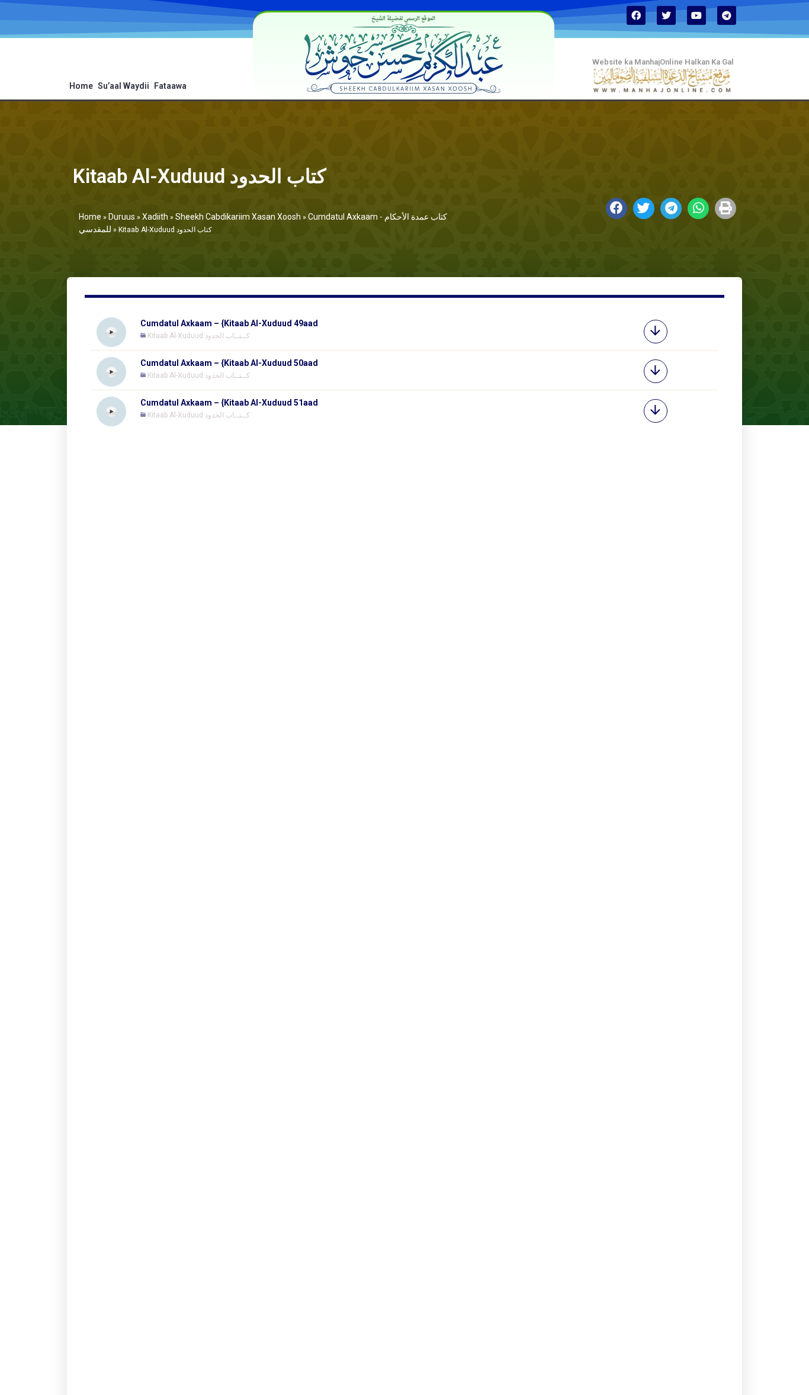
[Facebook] (636, 15)
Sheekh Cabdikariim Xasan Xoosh (238, 216)
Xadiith (155, 216)
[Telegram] (726, 15)
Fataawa (170, 86)
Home (81, 86)
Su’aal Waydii (123, 86)
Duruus (121, 216)
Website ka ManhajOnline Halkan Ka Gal (663, 61)
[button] (616, 208)
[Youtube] (696, 15)
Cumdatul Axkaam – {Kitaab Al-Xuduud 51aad (229, 402)
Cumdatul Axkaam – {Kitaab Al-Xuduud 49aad (229, 323)
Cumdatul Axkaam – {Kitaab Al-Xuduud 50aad (229, 363)
